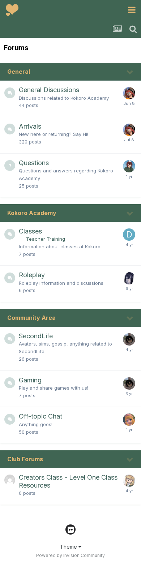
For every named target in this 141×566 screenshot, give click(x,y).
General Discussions (49, 90)
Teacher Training (45, 239)
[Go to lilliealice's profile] (129, 419)
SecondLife (36, 336)
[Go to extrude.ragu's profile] (129, 481)
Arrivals (30, 126)
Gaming (30, 380)
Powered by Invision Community (70, 555)
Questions (34, 163)
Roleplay (32, 275)
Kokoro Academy (31, 212)
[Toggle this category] (130, 72)
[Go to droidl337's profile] (129, 234)
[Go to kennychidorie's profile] (129, 278)
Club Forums (25, 459)
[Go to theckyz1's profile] (129, 166)
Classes (30, 231)
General (18, 71)
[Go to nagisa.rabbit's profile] (129, 93)
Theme (69, 547)
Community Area (31, 317)
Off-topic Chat (40, 416)
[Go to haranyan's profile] (129, 339)
